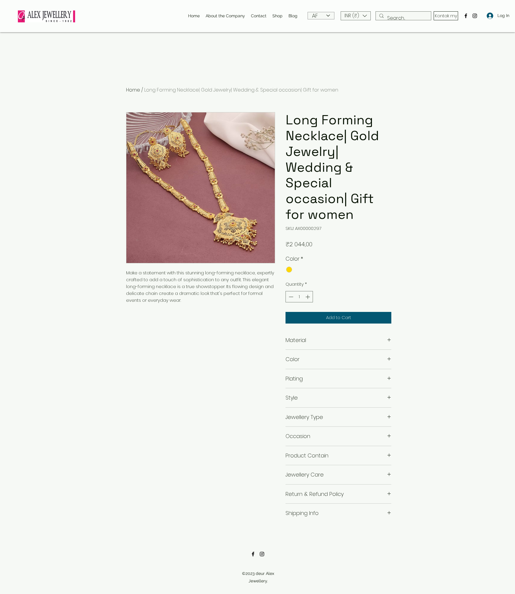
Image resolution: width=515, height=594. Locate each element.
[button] (356, 15)
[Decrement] (290, 296)
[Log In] (488, 15)
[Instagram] (475, 16)
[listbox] (356, 15)
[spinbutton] (299, 296)
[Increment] (308, 296)
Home (133, 89)
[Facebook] (466, 16)
